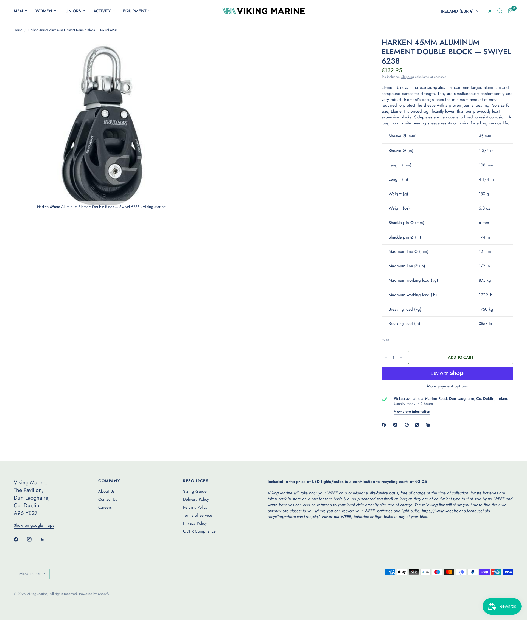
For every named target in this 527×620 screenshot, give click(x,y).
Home (18, 30)
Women (43, 11)
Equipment (135, 11)
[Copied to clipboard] (428, 424)
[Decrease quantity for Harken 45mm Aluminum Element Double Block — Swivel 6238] (386, 357)
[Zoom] (177, 49)
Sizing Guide (195, 491)
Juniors (73, 11)
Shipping (407, 76)
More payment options (447, 386)
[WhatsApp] (418, 424)
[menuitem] (22, 11)
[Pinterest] (408, 424)
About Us (106, 491)
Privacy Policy (195, 523)
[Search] (500, 11)
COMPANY (109, 481)
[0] (509, 11)
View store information (412, 411)
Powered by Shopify (94, 593)
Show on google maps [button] (34, 525)
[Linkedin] (47, 539)
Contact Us (107, 499)
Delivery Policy (196, 499)
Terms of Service (197, 515)
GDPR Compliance (199, 531)
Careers (105, 507)
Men (18, 11)
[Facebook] (385, 424)
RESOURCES (196, 481)
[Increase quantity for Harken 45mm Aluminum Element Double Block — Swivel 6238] (401, 357)
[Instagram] (33, 539)
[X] (396, 424)
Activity (102, 11)
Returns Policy (195, 507)
